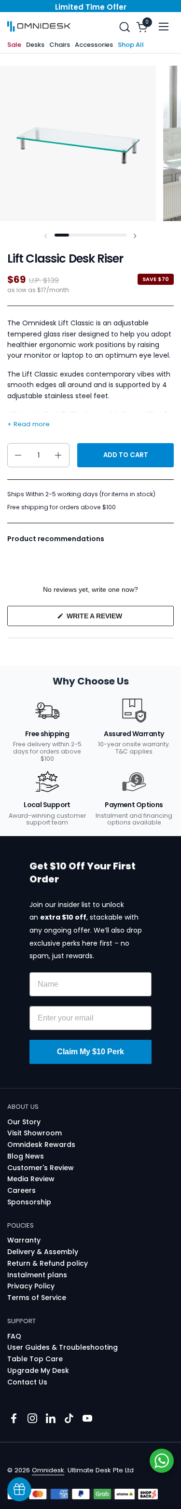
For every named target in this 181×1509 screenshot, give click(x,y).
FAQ (14, 1336)
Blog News (25, 1156)
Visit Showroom (34, 1133)
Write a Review (109, 619)
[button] (124, 27)
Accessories (94, 44)
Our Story (24, 1122)
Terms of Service (36, 1297)
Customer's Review (40, 1168)
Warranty (24, 1240)
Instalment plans (37, 1275)
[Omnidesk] (38, 26)
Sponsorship (29, 1202)
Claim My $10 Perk (90, 1052)
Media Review (31, 1179)
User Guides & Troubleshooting (62, 1347)
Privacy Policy (31, 1286)
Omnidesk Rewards (41, 1144)
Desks (35, 44)
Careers (21, 1190)
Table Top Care (35, 1359)
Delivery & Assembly (42, 1252)
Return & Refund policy (47, 1263)
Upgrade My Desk (38, 1370)
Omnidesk (48, 1470)
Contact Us (27, 1382)
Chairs (59, 44)
